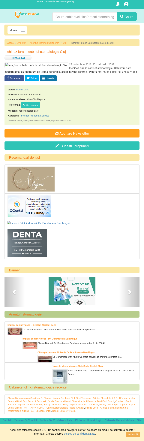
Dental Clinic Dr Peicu (63, 410)
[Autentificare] (126, 4)
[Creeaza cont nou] (119, 4)
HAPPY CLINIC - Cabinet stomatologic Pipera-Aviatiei (56, 407)
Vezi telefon (32, 105)
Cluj (65, 42)
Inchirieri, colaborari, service (35, 115)
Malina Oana (22, 89)
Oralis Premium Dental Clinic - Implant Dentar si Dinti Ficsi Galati (81, 401)
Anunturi (21, 42)
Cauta (129, 16)
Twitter (34, 78)
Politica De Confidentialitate (56, 420)
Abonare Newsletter (73, 133)
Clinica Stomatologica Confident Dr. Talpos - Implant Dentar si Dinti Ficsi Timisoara (49, 398)
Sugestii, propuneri (74, 145)
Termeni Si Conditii (25, 420)
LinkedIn (50, 78)
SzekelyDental (43, 410)
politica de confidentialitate (79, 433)
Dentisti (7, 420)
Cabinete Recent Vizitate (119, 420)
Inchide (132, 434)
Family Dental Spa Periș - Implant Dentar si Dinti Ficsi (71, 404)
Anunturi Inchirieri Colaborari (44, 42)
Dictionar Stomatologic (88, 420)
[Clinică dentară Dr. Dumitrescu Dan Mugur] (72, 223)
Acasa (10, 42)
